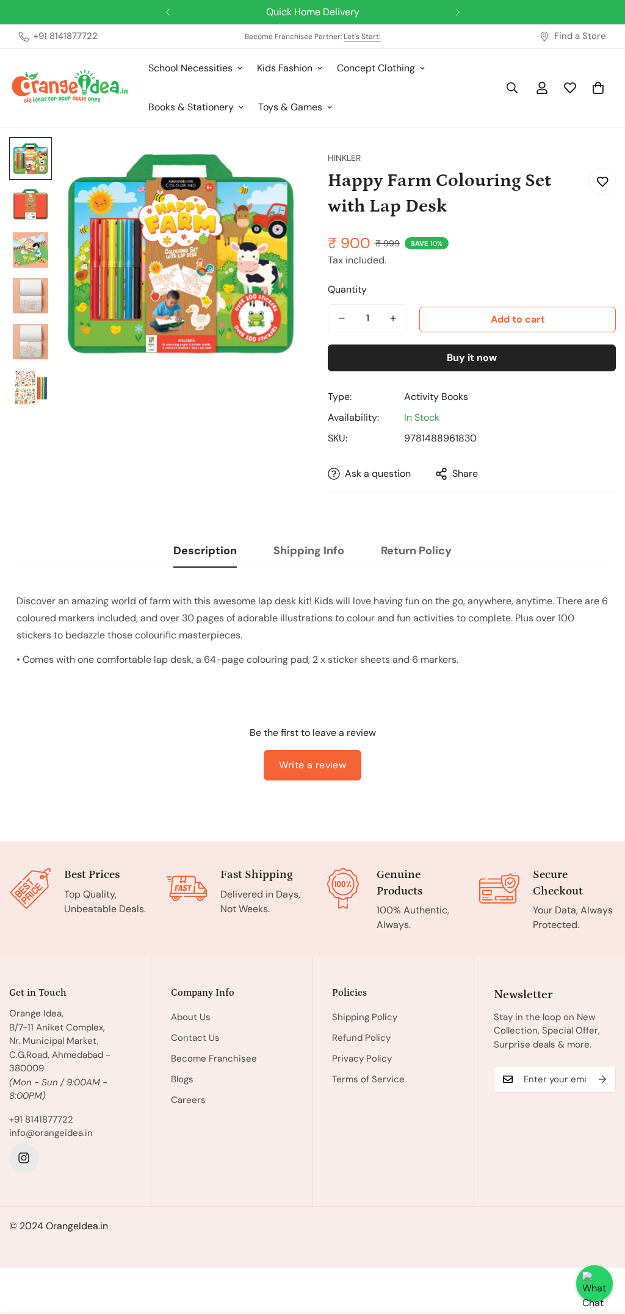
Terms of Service (368, 1079)
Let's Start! (362, 36)
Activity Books (436, 396)
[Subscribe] (602, 1079)
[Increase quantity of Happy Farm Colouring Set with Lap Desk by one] (393, 318)
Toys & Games (290, 107)
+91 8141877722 (41, 1119)
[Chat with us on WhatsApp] (594, 1283)
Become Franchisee (214, 1058)
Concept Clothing (376, 68)
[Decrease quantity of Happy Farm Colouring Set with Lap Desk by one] (341, 318)
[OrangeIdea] (70, 88)
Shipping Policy (364, 1017)
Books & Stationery (191, 107)
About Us (191, 1017)
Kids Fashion (284, 68)
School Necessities (190, 68)
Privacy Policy (362, 1058)
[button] (598, 88)
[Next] (457, 12)
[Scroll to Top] (601, 1248)
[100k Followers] (23, 1158)
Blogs (182, 1079)
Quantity (347, 289)
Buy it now (472, 357)
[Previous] (167, 12)
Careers (188, 1100)
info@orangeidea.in (51, 1133)
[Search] (512, 87)
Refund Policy (361, 1038)
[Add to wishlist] (602, 181)
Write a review (313, 765)
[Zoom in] (271, 163)
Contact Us (195, 1038)
